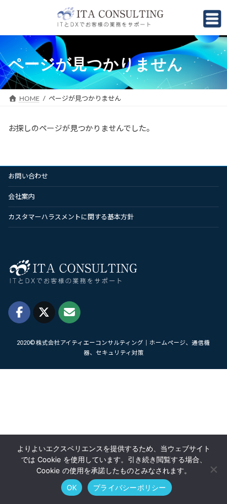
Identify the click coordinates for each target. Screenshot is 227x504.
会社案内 (21, 196)
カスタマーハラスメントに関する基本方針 (71, 217)
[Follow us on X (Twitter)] (44, 312)
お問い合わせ (28, 176)
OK (72, 487)
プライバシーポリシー (129, 487)
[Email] (69, 312)
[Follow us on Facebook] (19, 312)
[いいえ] (213, 469)
